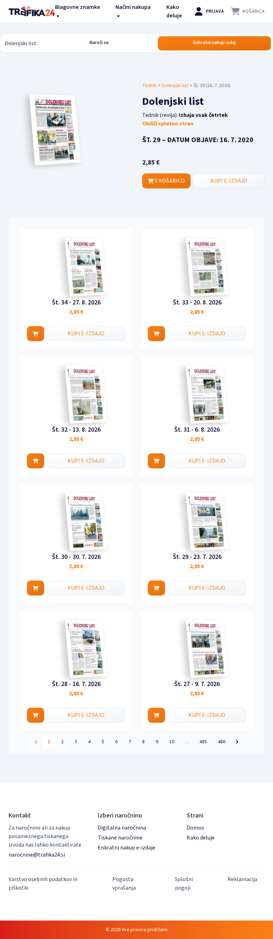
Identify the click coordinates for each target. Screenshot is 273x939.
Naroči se (99, 42)
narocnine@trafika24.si (37, 855)
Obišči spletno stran (167, 124)
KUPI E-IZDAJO (228, 181)
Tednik (149, 85)
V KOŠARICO (169, 181)
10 (171, 741)
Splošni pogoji (184, 883)
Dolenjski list (175, 85)
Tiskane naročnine (120, 838)
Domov (195, 828)
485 (203, 741)
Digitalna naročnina (122, 828)
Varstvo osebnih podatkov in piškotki (43, 883)
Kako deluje (174, 11)
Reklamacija (242, 879)
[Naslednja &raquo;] (237, 741)
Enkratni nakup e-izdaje (126, 848)
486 (221, 741)
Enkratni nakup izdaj (214, 42)
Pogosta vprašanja (124, 883)
